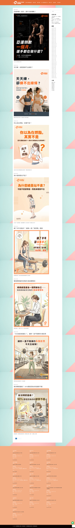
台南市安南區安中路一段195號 (52, 464)
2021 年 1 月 (54, 60)
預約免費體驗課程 (28, 2)
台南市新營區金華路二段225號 (18, 487)
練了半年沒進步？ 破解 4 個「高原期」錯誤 (28, 228)
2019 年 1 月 (54, 76)
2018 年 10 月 (54, 77)
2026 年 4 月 (54, 33)
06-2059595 (15, 483)
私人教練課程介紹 (44, 2)
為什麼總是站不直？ (20, 175)
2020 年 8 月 (54, 67)
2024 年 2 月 (54, 41)
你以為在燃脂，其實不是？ (23, 123)
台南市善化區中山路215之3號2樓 (18, 511)
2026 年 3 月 (54, 34)
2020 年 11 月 (54, 63)
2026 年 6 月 (54, 30)
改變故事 (54, 2)
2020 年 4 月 (54, 71)
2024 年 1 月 (54, 42)
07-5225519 (32, 471)
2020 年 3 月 (54, 72)
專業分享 (50, 2)
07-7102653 (32, 494)
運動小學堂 (53, 82)
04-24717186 (49, 507)
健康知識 (53, 83)
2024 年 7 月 (54, 37)
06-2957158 (49, 483)
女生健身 (53, 90)
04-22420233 (49, 495)
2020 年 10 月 (54, 64)
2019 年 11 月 (54, 73)
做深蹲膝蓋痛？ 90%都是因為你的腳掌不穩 (28, 386)
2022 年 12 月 (54, 55)
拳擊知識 (53, 86)
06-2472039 (49, 471)
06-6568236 (15, 494)
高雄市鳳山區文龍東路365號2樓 (35, 487)
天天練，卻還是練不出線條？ (23, 67)
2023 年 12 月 (54, 43)
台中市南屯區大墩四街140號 (51, 500)
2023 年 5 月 (54, 51)
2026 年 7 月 (54, 29)
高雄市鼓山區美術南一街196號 (35, 464)
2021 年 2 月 (54, 59)
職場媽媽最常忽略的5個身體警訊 (24, 281)
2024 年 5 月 (54, 38)
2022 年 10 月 (54, 56)
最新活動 (38, 2)
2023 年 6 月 (54, 50)
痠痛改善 (53, 87)
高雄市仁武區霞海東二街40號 (34, 500)
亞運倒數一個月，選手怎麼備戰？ (25, 11)
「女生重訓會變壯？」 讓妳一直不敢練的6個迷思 (30, 334)
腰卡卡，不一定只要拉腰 (55, 18)
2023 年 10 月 (54, 46)
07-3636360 (15, 507)
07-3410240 (32, 507)
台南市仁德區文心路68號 (17, 464)
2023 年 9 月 (54, 47)
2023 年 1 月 (54, 54)
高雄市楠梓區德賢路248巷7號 (18, 500)
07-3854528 (32, 483)
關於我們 (34, 2)
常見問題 (58, 2)
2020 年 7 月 (54, 68)
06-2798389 (15, 471)
